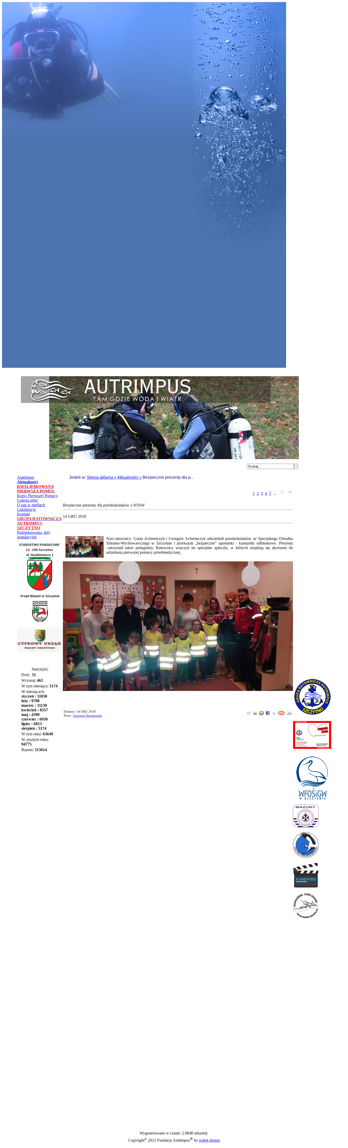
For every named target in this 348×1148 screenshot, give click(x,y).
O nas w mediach (31, 505)
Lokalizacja (26, 509)
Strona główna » (101, 477)
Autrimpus (25, 477)
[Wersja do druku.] (255, 714)
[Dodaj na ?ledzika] (289, 714)
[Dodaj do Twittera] (274, 714)
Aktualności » (129, 477)
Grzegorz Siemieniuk (87, 715)
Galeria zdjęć (27, 500)
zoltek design (209, 1140)
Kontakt (23, 514)
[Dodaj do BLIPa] (281, 714)
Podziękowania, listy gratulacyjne (33, 534)
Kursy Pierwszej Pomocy (37, 496)
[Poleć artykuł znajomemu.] (249, 714)
